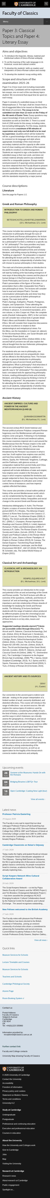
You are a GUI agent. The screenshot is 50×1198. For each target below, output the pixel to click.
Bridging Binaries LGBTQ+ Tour (24, 782)
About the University (12, 1140)
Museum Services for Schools (15, 955)
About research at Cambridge (15, 1180)
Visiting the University (11, 1164)
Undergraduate (8, 1115)
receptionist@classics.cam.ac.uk (18, 1035)
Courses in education (11, 1133)
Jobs (4, 1154)
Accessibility (7, 1083)
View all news (40, 940)
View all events (37, 799)
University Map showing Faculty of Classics (21, 1056)
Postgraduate (8, 1119)
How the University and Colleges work (18, 1145)
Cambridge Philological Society (16, 984)
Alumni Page (8, 991)
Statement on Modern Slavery (15, 1095)
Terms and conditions (11, 1099)
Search (46, 4)
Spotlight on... (8, 1190)
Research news (9, 1176)
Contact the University (11, 1079)
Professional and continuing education (18, 1124)
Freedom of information (12, 1087)
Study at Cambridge (11, 1109)
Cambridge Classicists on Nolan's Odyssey (23, 845)
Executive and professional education (18, 1128)
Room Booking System (12, 998)
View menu (4, 4)
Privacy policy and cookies (13, 1091)
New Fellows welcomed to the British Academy (25, 909)
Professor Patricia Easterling (16, 814)
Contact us (7, 1007)
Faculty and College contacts (14, 1051)
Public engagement (10, 1185)
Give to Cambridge (10, 1150)
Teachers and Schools (12, 977)
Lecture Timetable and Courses (15, 962)
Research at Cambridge (13, 1171)
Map (4, 1159)
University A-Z (8, 1103)
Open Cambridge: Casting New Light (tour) (28, 791)
